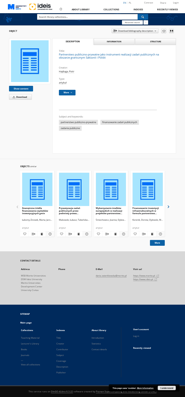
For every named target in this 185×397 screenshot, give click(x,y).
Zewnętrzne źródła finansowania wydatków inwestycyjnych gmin (35, 211)
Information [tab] (114, 41)
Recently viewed (167, 9)
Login (176, 2)
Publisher (61, 372)
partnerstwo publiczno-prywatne (78, 122)
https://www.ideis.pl (143, 279)
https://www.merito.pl (144, 275)
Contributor (62, 349)
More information (145, 388)
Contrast (148, 2)
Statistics (96, 343)
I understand (166, 388)
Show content (21, 88)
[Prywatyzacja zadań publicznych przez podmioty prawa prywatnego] (74, 189)
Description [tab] (73, 41)
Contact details (99, 349)
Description (62, 366)
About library (80, 9)
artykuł (62, 82)
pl (130, 3)
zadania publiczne (70, 128)
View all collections (30, 364)
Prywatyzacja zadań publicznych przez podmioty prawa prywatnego (69, 211)
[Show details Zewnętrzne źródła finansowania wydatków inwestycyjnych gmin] (49, 234)
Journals (25, 355)
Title (58, 337)
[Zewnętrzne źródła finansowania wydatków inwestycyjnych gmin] (37, 189)
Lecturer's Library (30, 343)
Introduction (98, 337)
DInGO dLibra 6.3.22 (62, 391)
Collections (111, 9)
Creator (60, 343)
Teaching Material (30, 337)
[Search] (143, 17)
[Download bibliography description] (33, 234)
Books (24, 349)
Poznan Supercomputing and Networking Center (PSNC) (126, 391)
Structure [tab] (155, 41)
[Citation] (171, 31)
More (157, 242)
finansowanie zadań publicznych (119, 122)
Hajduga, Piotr (66, 71)
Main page (26, 322)
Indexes (138, 9)
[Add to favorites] (163, 31)
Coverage (61, 360)
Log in (136, 336)
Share (163, 2)
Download (21, 96)
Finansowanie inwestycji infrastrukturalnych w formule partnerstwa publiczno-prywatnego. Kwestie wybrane (145, 211)
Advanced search (132, 22)
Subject (60, 355)
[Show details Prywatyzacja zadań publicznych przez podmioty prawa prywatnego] (86, 234)
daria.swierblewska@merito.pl (111, 275)
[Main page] (61, 9)
